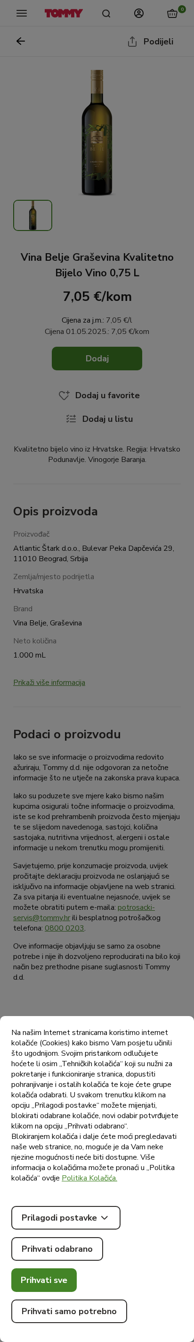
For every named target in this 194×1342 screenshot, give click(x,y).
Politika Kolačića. (89, 1178)
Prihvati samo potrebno (69, 1311)
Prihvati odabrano (57, 1249)
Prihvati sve (44, 1280)
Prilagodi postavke (59, 1217)
